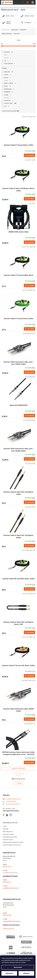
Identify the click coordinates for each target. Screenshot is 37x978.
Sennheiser (8, 100)
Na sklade (8, 52)
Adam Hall (8, 72)
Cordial (7, 75)
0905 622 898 (7, 915)
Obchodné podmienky (10, 837)
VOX (6, 106)
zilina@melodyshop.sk (10, 873)
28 (22, 774)
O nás (4, 826)
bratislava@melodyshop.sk (11, 921)
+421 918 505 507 (10, 801)
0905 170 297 (7, 866)
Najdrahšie (23, 30)
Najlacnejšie (14, 30)
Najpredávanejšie (7, 34)
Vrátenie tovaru (8, 840)
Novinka (7, 58)
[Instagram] (10, 815)
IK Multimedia (9, 89)
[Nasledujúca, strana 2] (18, 774)
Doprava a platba (8, 834)
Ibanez (7, 86)
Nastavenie (18, 967)
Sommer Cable (10, 103)
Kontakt (5, 829)
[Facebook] (4, 815)
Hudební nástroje (8, 928)
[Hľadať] (23, 2)
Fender (7, 80)
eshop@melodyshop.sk (13, 799)
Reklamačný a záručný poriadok (13, 842)
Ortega (7, 95)
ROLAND (7, 98)
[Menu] (33, 2)
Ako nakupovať (8, 832)
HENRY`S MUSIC (10, 83)
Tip (6, 61)
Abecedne (17, 34)
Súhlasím (26, 973)
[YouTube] (7, 815)
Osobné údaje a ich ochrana (11, 845)
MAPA (5, 860)
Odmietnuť (9, 973)
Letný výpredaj (9, 63)
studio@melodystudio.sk (11, 888)
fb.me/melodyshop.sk (12, 804)
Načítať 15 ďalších (18, 768)
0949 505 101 (7, 882)
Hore (19, 783)
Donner (7, 78)
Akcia (6, 55)
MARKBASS (8, 92)
